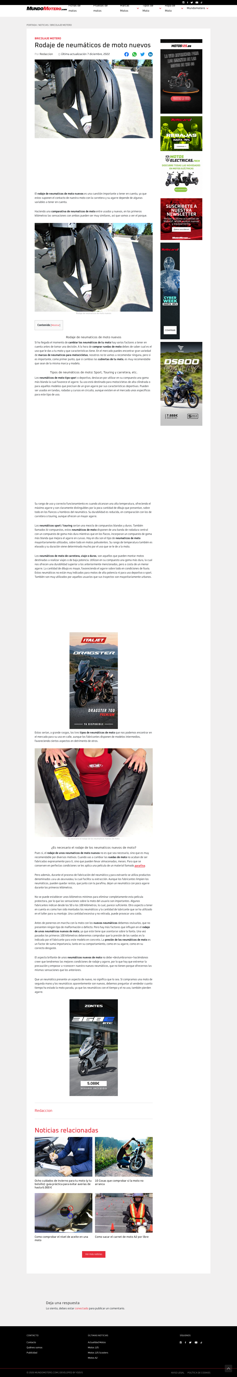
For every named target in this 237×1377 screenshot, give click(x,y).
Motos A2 (93, 1358)
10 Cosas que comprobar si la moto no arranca (119, 1141)
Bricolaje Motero (61, 25)
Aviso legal (177, 1373)
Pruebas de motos (100, 8)
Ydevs (79, 1373)
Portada (32, 25)
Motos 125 (93, 1348)
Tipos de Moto (148, 8)
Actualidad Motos (97, 1342)
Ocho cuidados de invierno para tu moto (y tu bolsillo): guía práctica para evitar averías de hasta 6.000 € (63, 1143)
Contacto (31, 1342)
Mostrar (55, 325)
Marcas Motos (124, 8)
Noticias (44, 25)
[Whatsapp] (134, 54)
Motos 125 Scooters (98, 1353)
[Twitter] (142, 54)
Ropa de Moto (170, 8)
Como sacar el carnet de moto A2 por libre (121, 1195)
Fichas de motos (75, 8)
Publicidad (32, 1353)
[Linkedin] (150, 54)
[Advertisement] (94, 167)
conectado (81, 1308)
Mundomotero (196, 8)
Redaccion (43, 1111)
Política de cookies (199, 1373)
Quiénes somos (34, 1348)
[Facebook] (126, 54)
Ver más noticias (93, 1254)
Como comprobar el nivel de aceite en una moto (61, 1197)
